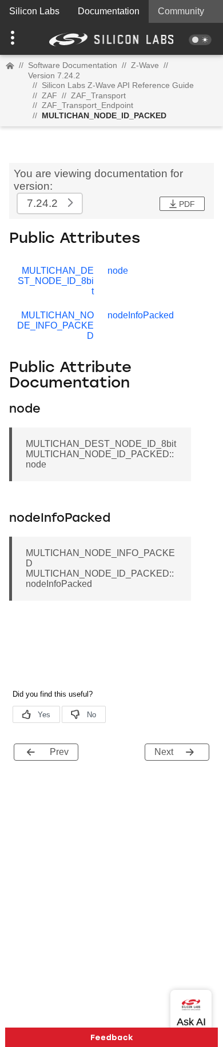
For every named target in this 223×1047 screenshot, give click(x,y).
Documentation (109, 11)
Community (181, 11)
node (117, 270)
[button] (17, 39)
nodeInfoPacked (140, 315)
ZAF (49, 95)
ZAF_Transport (98, 95)
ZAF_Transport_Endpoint (87, 105)
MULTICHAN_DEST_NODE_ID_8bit (56, 281)
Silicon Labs (34, 11)
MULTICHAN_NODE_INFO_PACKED (55, 325)
